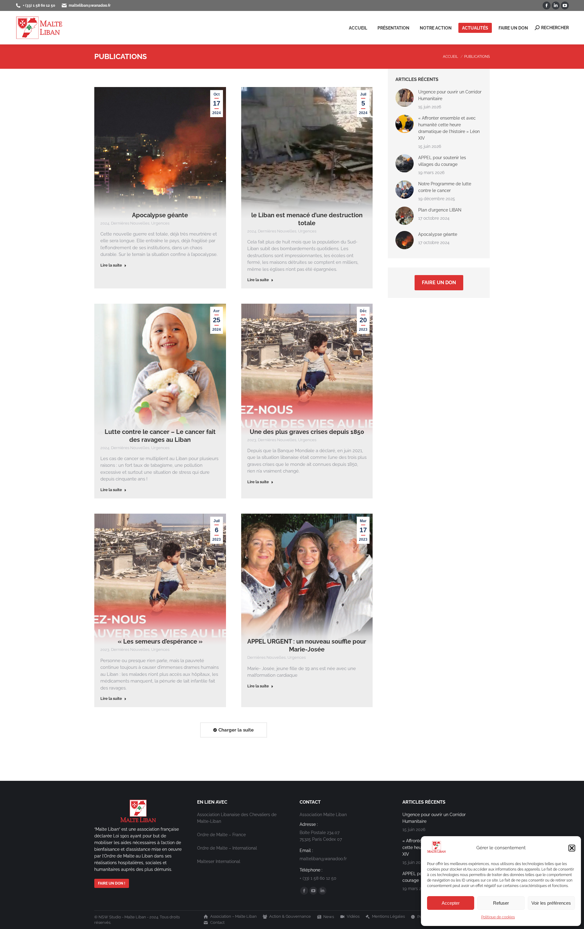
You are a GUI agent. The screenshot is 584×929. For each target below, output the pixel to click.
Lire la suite (111, 265)
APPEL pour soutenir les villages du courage (442, 161)
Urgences (160, 223)
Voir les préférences (551, 903)
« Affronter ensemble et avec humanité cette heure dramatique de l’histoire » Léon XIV (449, 128)
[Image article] (404, 98)
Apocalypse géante (160, 215)
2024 (104, 223)
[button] (572, 848)
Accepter (451, 903)
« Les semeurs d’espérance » (160, 641)
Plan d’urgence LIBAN (439, 210)
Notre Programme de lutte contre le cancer (444, 187)
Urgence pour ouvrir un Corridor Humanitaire (449, 95)
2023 (251, 440)
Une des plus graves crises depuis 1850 (307, 431)
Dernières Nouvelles (130, 223)
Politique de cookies (498, 917)
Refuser (501, 903)
